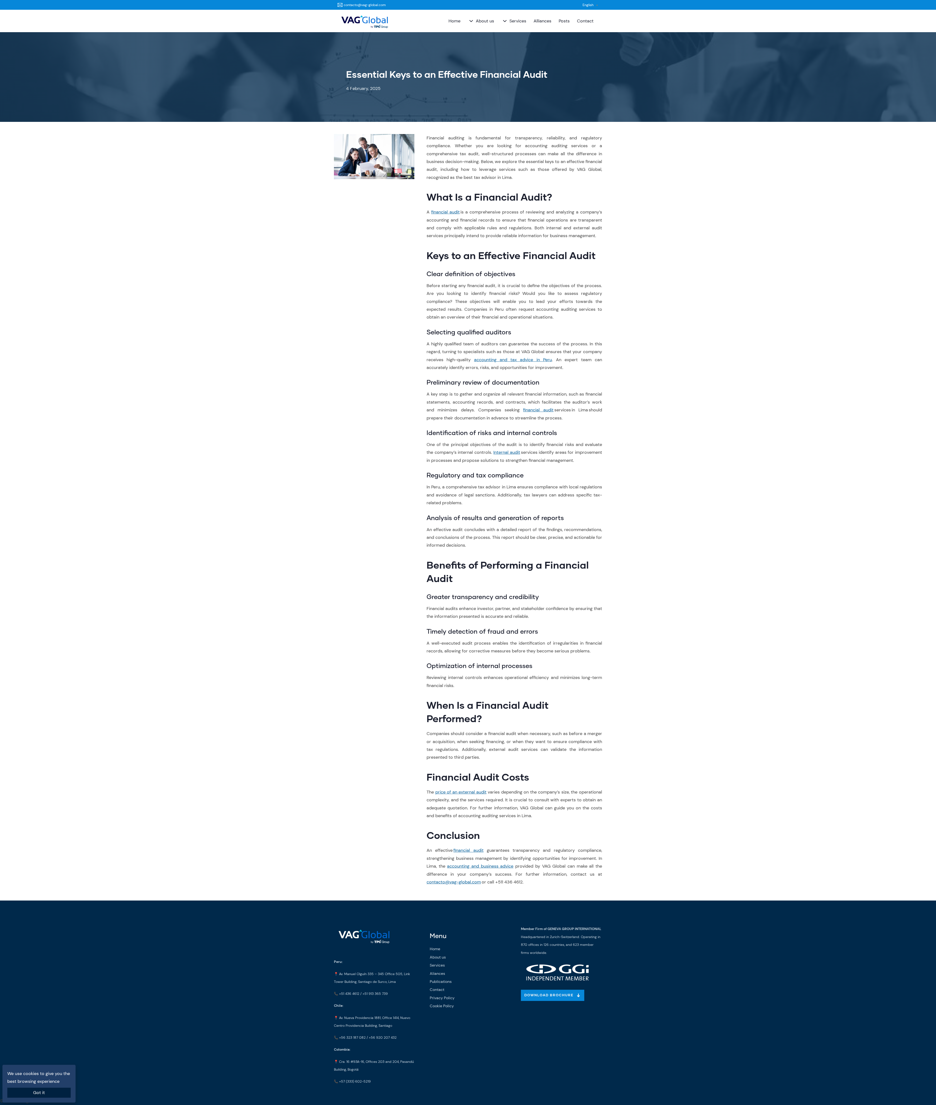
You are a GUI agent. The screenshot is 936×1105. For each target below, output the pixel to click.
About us (485, 21)
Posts (564, 21)
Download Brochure (549, 995)
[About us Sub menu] (470, 20)
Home (454, 21)
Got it (39, 1092)
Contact (585, 21)
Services (517, 21)
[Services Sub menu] (504, 20)
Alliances (542, 21)
